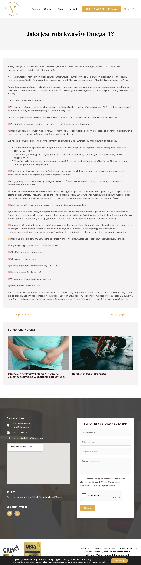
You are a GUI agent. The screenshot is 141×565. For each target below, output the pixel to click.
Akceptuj (119, 560)
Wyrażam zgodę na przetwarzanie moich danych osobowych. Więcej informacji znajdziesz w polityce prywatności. (102, 482)
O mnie (36, 9)
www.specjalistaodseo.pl (115, 555)
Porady (61, 9)
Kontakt (73, 9)
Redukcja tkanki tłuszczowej (89, 374)
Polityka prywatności (128, 548)
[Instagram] (129, 9)
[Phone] (133, 9)
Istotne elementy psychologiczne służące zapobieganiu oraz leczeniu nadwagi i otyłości (36, 375)
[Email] (137, 9)
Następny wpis (119, 314)
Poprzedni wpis (22, 314)
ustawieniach (99, 562)
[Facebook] (124, 9)
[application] (52, 9)
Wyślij (87, 508)
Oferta (47, 9)
